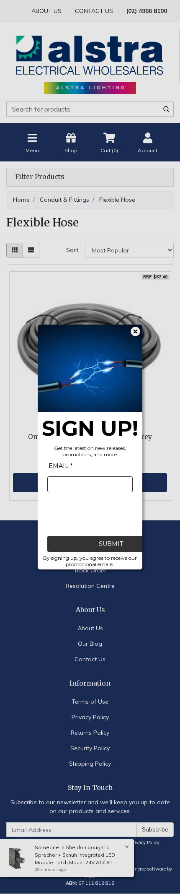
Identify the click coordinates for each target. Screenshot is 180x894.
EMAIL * (60, 466)
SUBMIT (111, 544)
